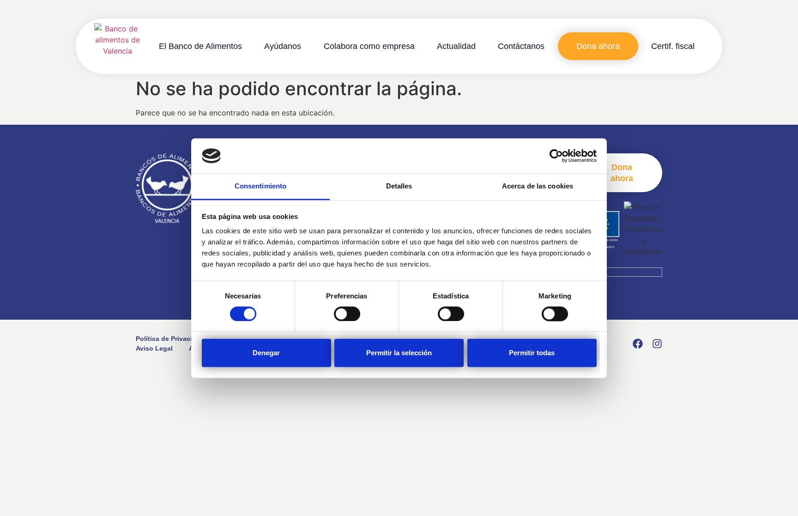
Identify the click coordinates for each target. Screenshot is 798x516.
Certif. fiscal (673, 46)
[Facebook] (638, 344)
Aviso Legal (154, 348)
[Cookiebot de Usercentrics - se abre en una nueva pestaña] (556, 156)
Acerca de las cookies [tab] (537, 186)
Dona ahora (598, 46)
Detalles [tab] (399, 186)
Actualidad (456, 46)
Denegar (266, 353)
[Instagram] (657, 344)
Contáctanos (521, 46)
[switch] (347, 313)
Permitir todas (532, 353)
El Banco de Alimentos (200, 46)
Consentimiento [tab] (260, 186)
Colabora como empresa (369, 46)
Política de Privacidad (170, 338)
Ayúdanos (282, 46)
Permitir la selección (399, 353)
